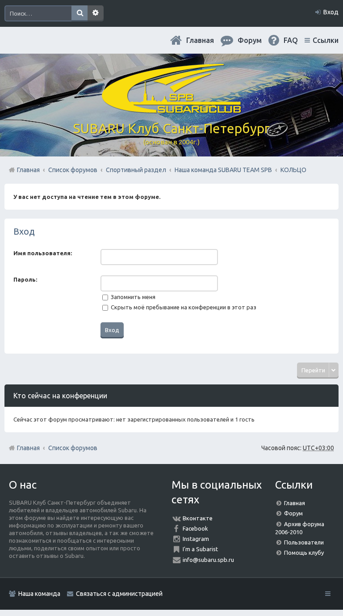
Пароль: (25, 279)
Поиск (79, 13)
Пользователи (304, 542)
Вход (24, 231)
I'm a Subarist (200, 549)
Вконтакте (198, 518)
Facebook (195, 528)
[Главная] (171, 109)
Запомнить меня (132, 297)
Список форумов (72, 447)
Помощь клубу (304, 552)
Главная (200, 40)
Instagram (196, 539)
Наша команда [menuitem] (39, 593)
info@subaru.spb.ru (208, 560)
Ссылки (326, 40)
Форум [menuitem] (250, 40)
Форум (293, 513)
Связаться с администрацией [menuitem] (119, 593)
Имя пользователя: (42, 253)
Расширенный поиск (96, 13)
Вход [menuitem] (331, 12)
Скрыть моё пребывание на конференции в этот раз (182, 307)
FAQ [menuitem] (291, 40)
